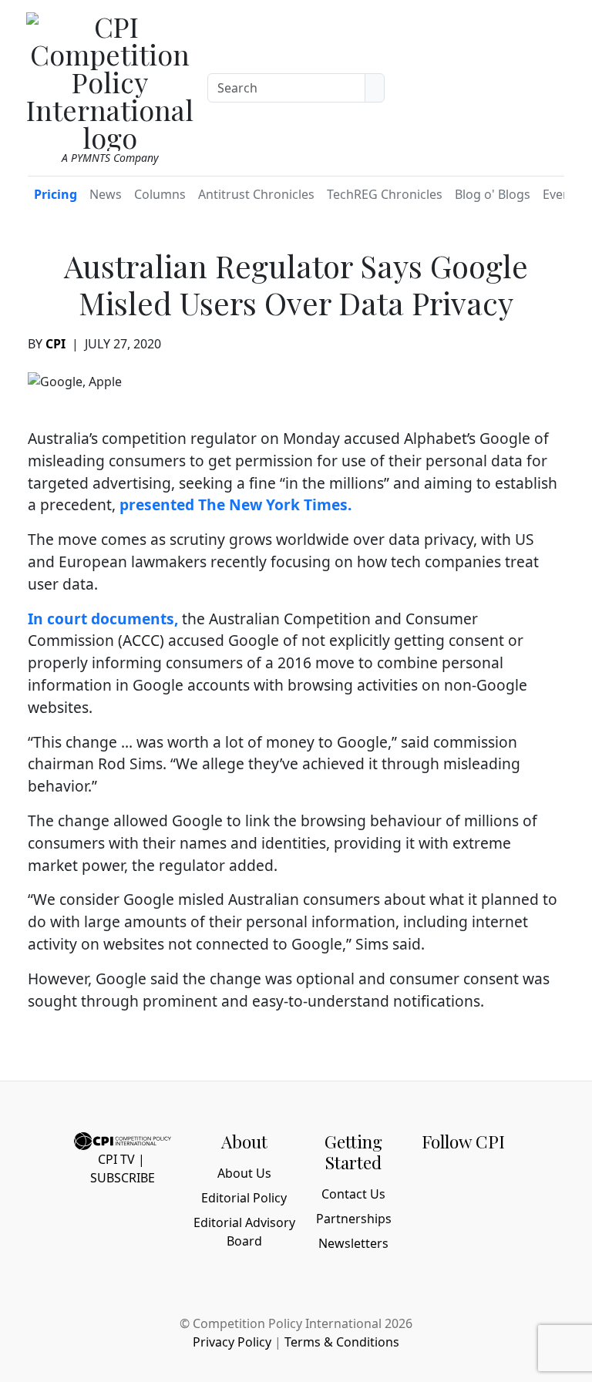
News (105, 194)
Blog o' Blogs (492, 194)
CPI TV (116, 1159)
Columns (160, 194)
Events (562, 194)
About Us (244, 1173)
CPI (55, 343)
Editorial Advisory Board (244, 1231)
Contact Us (353, 1193)
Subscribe (122, 1177)
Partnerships (354, 1218)
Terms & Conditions (341, 1341)
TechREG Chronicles (384, 194)
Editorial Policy (244, 1197)
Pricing (55, 194)
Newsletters (353, 1243)
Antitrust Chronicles (256, 194)
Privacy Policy (232, 1341)
